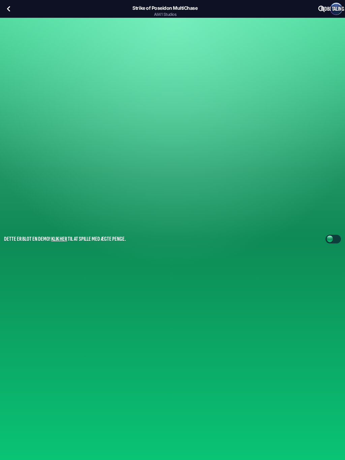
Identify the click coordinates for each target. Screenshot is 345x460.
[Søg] (321, 9)
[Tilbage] (9, 9)
